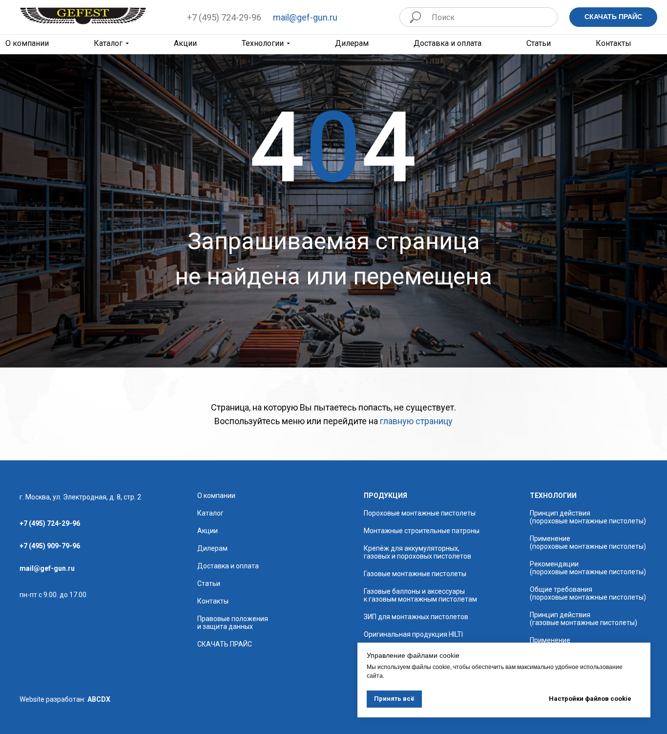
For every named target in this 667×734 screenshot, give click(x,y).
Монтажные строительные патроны (421, 531)
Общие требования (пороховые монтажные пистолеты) (588, 593)
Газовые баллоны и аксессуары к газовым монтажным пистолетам (420, 595)
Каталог (108, 43)
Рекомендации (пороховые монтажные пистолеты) (588, 568)
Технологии (263, 43)
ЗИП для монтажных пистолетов (416, 617)
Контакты (613, 43)
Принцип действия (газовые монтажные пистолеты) (583, 618)
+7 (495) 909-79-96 (50, 546)
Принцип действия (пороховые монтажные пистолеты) (588, 517)
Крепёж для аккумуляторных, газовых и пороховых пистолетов (417, 552)
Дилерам (352, 43)
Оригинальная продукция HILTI (413, 634)
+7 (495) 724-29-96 (224, 17)
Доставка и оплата (447, 43)
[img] (83, 15)
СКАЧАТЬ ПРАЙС (224, 644)
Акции (185, 43)
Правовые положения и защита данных (232, 622)
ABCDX (98, 699)
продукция (385, 495)
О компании (216, 495)
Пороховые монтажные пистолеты (420, 513)
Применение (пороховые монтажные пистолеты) (588, 542)
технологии (553, 495)
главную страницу (416, 421)
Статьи (538, 43)
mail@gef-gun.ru (305, 17)
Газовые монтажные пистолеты (415, 574)
